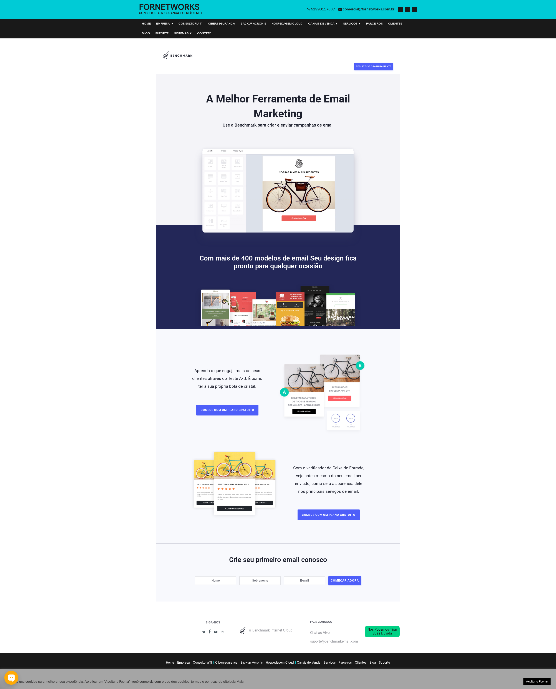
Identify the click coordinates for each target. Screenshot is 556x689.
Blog (146, 33)
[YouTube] (414, 9)
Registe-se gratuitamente (373, 66)
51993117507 (323, 9)
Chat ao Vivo (320, 633)
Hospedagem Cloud (287, 23)
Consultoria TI (190, 23)
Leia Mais (236, 682)
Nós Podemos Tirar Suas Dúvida (382, 631)
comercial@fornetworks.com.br (368, 9)
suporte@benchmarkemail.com (334, 641)
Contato (204, 33)
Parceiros (374, 23)
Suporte (162, 33)
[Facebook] (400, 9)
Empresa (163, 23)
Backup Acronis (253, 23)
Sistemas (181, 33)
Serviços (350, 23)
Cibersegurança (221, 23)
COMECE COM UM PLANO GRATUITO (227, 410)
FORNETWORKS (169, 7)
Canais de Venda (321, 23)
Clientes (395, 23)
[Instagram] (407, 9)
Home (146, 23)
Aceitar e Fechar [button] (537, 681)
